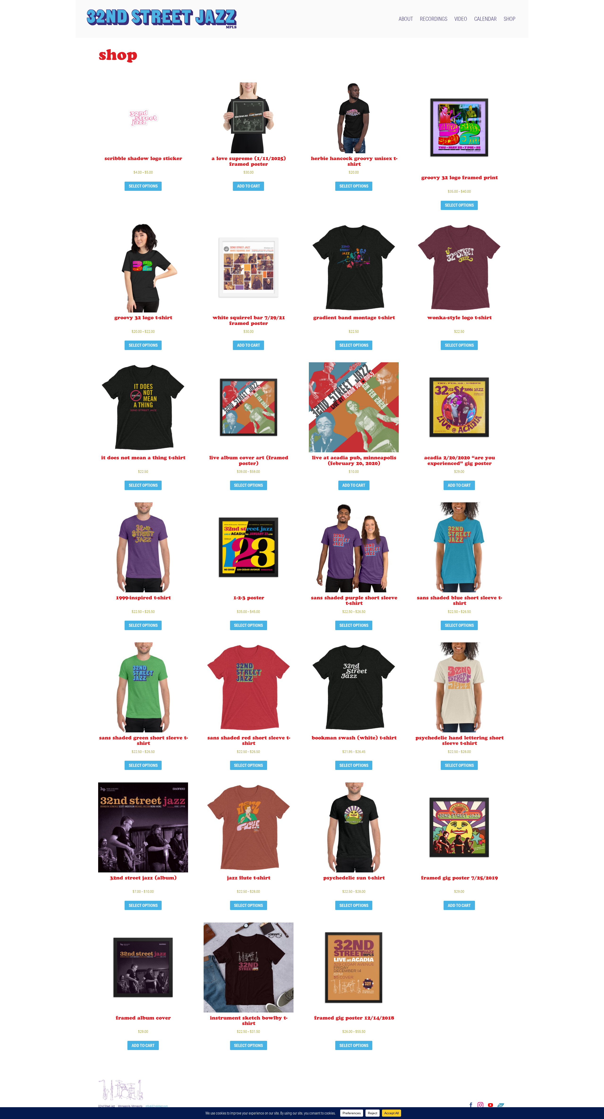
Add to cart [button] (248, 185)
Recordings (433, 18)
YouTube (490, 1105)
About (406, 18)
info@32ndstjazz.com (157, 1106)
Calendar (485, 18)
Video (460, 18)
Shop (509, 18)
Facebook (470, 1105)
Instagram (480, 1105)
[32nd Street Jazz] (161, 19)
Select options (143, 185)
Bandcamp (500, 1105)
